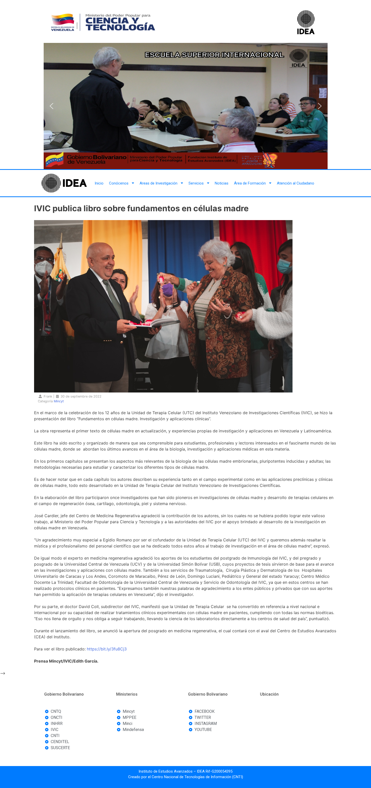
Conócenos (118, 183)
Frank (48, 396)
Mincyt (59, 401)
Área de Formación (250, 183)
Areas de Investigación (158, 183)
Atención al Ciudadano (295, 183)
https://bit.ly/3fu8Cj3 (107, 648)
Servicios (196, 183)
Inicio (99, 183)
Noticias (221, 183)
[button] (51, 106)
